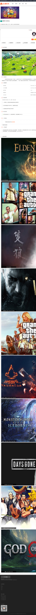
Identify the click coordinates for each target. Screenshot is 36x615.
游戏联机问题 (4, 598)
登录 (32, 39)
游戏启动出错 (4, 597)
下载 (16, 0)
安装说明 (18, 42)
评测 (22, 3)
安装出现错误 (4, 596)
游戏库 (16, 3)
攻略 (19, 0)
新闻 (19, 3)
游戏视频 (33, 42)
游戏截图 (26, 42)
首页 (11, 0)
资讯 (14, 0)
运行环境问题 (4, 595)
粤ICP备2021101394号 (22, 613)
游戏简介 (4, 42)
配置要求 (11, 42)
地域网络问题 (4, 599)
